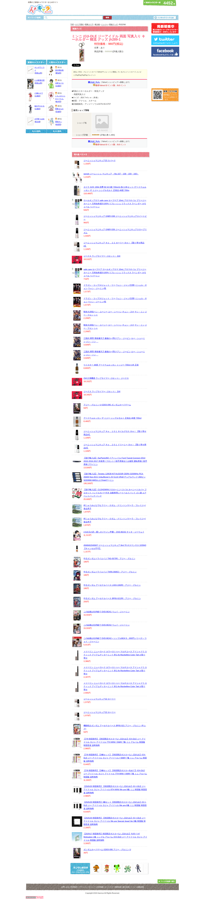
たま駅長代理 (39, 80)
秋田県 (58, 124)
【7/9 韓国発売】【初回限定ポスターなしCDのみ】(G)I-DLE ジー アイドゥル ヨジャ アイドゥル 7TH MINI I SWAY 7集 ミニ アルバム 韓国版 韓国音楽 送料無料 (115, 742)
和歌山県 (38, 73)
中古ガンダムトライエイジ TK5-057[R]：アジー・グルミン (109, 558)
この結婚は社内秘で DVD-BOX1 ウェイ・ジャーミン (107, 612)
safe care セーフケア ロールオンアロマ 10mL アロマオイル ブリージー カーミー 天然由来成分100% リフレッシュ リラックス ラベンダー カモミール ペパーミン (115, 272)
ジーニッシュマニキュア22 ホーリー (100, 699)
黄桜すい (58, 122)
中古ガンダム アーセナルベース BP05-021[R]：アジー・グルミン (112, 598)
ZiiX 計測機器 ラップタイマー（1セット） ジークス (106, 378)
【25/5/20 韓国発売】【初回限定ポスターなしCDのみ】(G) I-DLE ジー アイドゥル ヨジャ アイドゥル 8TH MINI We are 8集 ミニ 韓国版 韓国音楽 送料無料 (115, 789)
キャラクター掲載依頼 (113, 887)
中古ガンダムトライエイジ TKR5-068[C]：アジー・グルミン (110, 572)
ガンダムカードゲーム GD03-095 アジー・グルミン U (107, 849)
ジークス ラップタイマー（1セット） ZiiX (102, 256)
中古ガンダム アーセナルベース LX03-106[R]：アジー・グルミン (112, 585)
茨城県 (58, 112)
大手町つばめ (39, 119)
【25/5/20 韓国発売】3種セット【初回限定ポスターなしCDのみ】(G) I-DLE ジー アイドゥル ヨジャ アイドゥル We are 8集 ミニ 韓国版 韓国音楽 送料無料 (115, 805)
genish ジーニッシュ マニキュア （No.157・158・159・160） (111, 174)
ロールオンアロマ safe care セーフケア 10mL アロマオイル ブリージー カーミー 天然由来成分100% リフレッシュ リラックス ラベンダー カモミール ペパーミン (115, 203)
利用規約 (74, 887)
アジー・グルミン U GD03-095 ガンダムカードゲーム (107, 405)
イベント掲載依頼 (137, 887)
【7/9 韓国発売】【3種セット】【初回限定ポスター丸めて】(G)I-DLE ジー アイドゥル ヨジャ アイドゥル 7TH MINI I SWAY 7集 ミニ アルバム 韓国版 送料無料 (115, 773)
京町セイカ (59, 83)
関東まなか (59, 109)
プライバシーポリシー (87, 887)
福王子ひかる (39, 106)
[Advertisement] (101, 7)
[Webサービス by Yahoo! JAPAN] (34, 898)
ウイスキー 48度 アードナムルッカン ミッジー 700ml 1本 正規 (111, 365)
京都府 (37, 96)
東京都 (37, 122)
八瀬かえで (38, 93)
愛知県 (58, 73)
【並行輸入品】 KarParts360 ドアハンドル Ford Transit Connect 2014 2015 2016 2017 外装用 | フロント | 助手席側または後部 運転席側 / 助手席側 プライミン (115, 461)
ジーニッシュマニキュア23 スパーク (100, 160)
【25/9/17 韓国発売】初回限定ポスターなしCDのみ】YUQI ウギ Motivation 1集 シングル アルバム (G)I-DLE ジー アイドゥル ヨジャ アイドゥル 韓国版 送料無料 (115, 837)
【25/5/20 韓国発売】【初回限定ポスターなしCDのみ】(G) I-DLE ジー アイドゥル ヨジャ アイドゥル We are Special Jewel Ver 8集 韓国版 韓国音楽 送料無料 (115, 821)
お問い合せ (65, 887)
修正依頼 (126, 887)
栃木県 (58, 102)
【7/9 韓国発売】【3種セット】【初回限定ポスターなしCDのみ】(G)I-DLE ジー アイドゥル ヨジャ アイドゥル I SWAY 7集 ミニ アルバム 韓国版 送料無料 (115, 758)
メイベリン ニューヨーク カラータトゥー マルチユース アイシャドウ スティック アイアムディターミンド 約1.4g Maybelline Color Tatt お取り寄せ (115, 654)
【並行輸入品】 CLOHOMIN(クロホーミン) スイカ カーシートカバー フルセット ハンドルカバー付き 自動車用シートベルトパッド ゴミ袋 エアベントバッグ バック (115, 492)
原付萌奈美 (59, 70)
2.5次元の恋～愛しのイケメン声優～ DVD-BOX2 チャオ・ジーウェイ (114, 532)
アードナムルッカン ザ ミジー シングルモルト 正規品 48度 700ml (112, 418)
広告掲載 (100, 887)
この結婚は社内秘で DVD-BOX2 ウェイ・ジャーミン (107, 625)
